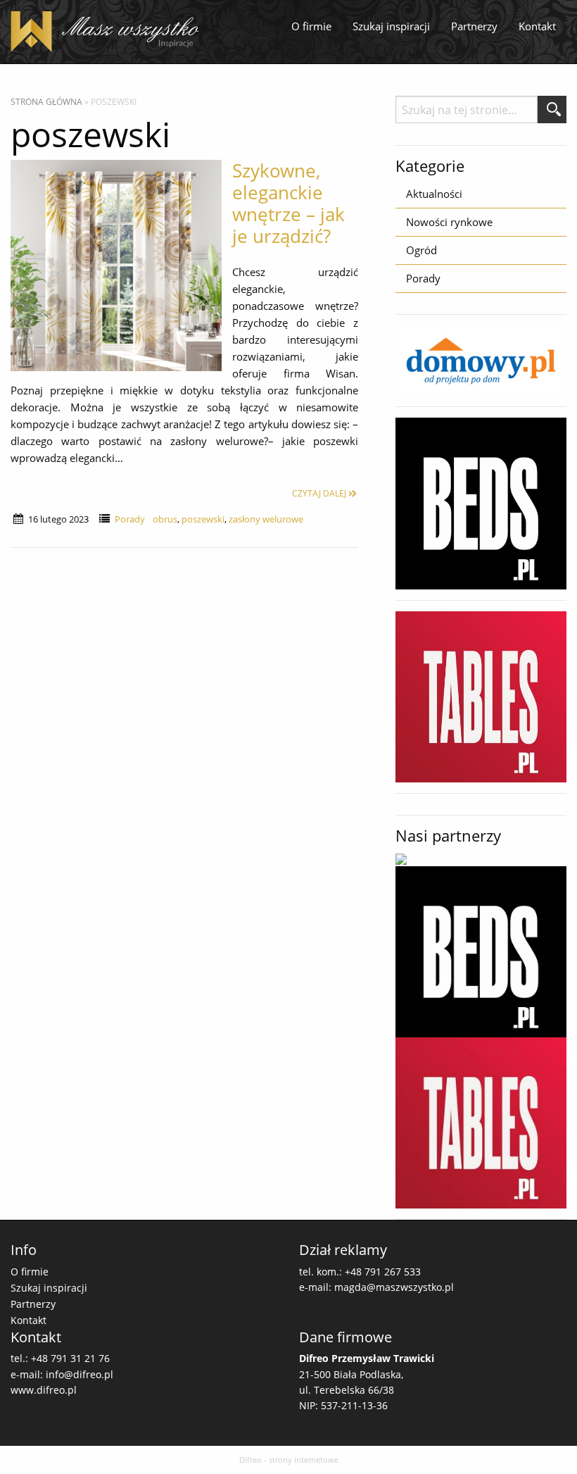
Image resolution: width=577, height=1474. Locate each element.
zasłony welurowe (266, 519)
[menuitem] (311, 26)
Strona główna (46, 102)
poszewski (203, 519)
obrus (165, 519)
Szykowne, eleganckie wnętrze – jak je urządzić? (288, 203)
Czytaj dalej (319, 493)
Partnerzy (474, 26)
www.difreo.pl (44, 1390)
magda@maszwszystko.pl (394, 1287)
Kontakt (537, 26)
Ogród (421, 250)
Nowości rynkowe (449, 222)
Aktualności (434, 194)
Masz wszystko (109, 31)
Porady (130, 519)
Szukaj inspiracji (391, 26)
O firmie (311, 26)
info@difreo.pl (79, 1374)
